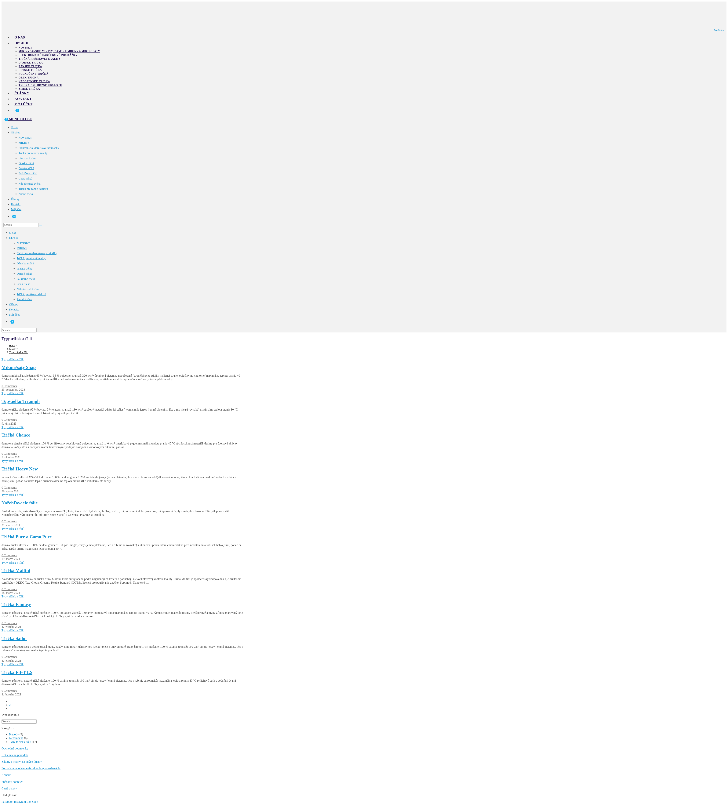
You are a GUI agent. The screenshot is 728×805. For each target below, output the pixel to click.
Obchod (15, 132)
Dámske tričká (27, 158)
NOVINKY (25, 137)
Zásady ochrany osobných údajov (22, 761)
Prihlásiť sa (719, 30)
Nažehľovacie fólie (20, 502)
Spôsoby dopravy (12, 781)
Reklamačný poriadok (15, 755)
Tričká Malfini (16, 570)
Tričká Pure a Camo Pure (27, 536)
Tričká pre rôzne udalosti (33, 188)
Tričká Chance (16, 435)
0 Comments (9, 386)
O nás (14, 127)
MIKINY (24, 142)
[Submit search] (40, 225)
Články (15, 199)
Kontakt (15, 204)
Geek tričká (25, 178)
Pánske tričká (26, 163)
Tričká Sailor (14, 638)
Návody (14, 734)
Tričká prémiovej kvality (33, 152)
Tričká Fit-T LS (17, 672)
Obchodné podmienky (15, 748)
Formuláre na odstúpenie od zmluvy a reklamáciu (31, 768)
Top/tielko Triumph (21, 401)
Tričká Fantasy (16, 604)
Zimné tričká (26, 193)
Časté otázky (9, 788)
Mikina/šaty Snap (19, 367)
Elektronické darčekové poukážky (39, 147)
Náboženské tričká (30, 183)
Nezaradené (16, 738)
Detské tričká (26, 168)
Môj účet (16, 209)
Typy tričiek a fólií (18, 352)
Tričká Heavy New (20, 468)
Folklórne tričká (28, 173)
